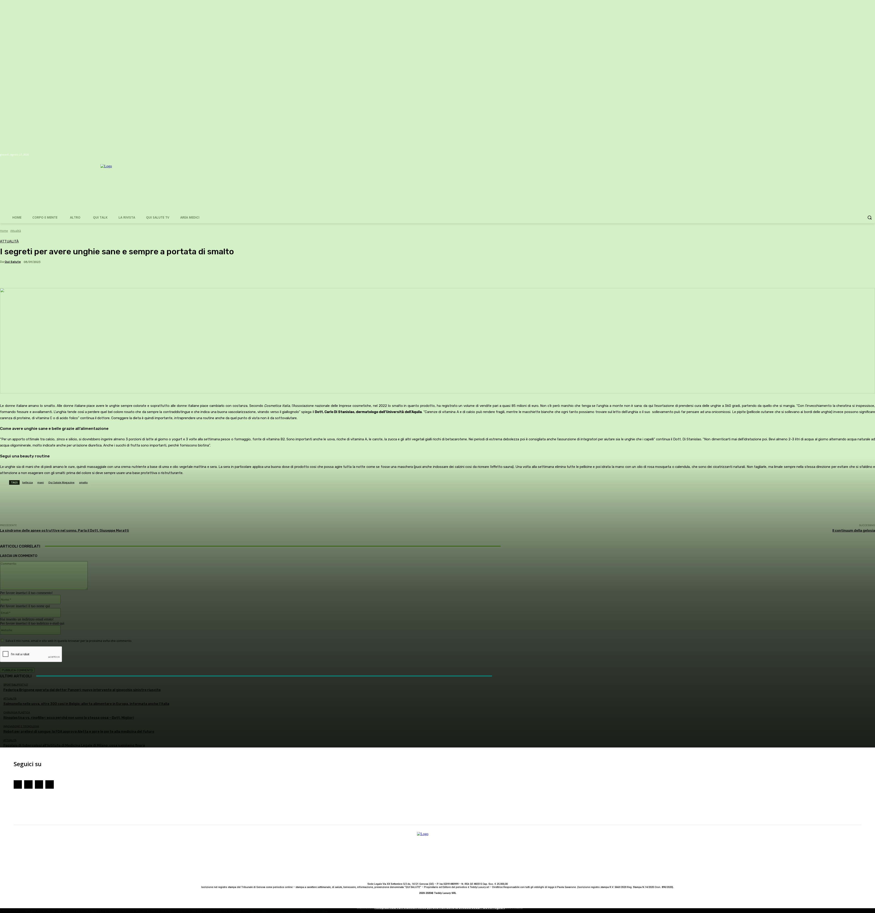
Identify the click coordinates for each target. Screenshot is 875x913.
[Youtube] (39, 784)
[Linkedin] (49, 784)
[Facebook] (18, 784)
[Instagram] (28, 784)
